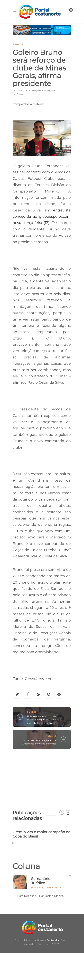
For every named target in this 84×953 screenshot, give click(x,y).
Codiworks (53, 940)
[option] (42, 835)
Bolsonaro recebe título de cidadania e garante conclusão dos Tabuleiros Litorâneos (44, 719)
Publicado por (26, 90)
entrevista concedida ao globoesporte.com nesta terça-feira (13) (42, 216)
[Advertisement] (42, 777)
